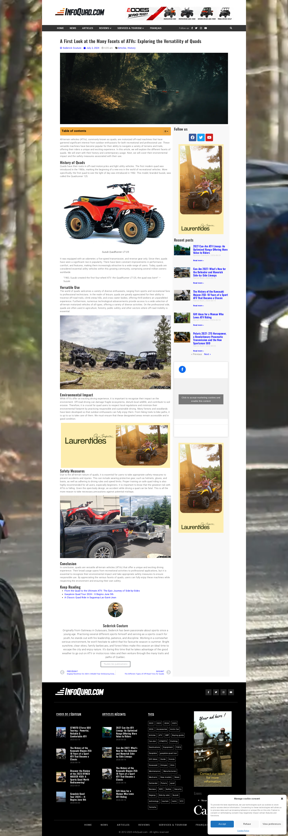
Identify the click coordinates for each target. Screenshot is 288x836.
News (73, 28)
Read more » (198, 260)
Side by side (164, 795)
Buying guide (178, 735)
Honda (172, 759)
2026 (151, 729)
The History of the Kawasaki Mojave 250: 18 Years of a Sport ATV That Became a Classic (210, 294)
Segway (152, 795)
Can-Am (152, 741)
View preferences (272, 824)
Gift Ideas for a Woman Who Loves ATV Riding (208, 315)
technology (154, 801)
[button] (282, 798)
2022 (151, 723)
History (132, 48)
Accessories (162, 729)
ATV (160, 735)
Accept (222, 824)
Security (178, 789)
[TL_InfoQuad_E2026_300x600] (201, 233)
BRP (167, 735)
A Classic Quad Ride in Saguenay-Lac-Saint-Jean (90, 597)
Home (60, 28)
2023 (159, 723)
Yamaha (152, 807)
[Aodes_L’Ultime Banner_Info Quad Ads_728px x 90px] (179, 19)
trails (174, 801)
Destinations (154, 747)
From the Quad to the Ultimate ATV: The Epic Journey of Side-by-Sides (102, 591)
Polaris (164, 783)
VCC (182, 801)
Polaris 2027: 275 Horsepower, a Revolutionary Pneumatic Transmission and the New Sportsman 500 (209, 338)
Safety (168, 789)
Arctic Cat (174, 729)
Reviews (104, 28)
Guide (163, 759)
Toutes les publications (116, 664)
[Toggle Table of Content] (164, 131)
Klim (173, 765)
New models (165, 777)
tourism (165, 801)
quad (172, 783)
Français (155, 28)
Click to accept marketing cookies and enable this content (201, 399)
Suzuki (175, 795)
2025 (174, 723)
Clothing (174, 741)
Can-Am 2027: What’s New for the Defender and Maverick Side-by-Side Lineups (209, 272)
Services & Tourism (129, 28)
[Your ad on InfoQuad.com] (213, 786)
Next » (207, 354)
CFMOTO (163, 741)
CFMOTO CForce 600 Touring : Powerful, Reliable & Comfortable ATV (80, 732)
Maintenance (154, 771)
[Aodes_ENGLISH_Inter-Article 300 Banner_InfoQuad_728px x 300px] (115, 467)
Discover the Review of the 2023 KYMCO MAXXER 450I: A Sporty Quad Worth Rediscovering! (80, 776)
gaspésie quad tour (168, 753)
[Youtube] (209, 137)
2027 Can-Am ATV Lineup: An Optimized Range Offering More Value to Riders (210, 249)
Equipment (168, 747)
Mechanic (153, 777)
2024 (166, 723)
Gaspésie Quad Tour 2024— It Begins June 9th (89, 594)
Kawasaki (153, 765)
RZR (161, 789)
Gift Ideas (153, 759)
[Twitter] (201, 137)
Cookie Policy (243, 831)
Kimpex (164, 765)
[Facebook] (192, 137)
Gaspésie (153, 753)
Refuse (247, 824)
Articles (87, 28)
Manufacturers (170, 771)
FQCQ (178, 747)
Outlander (153, 783)
